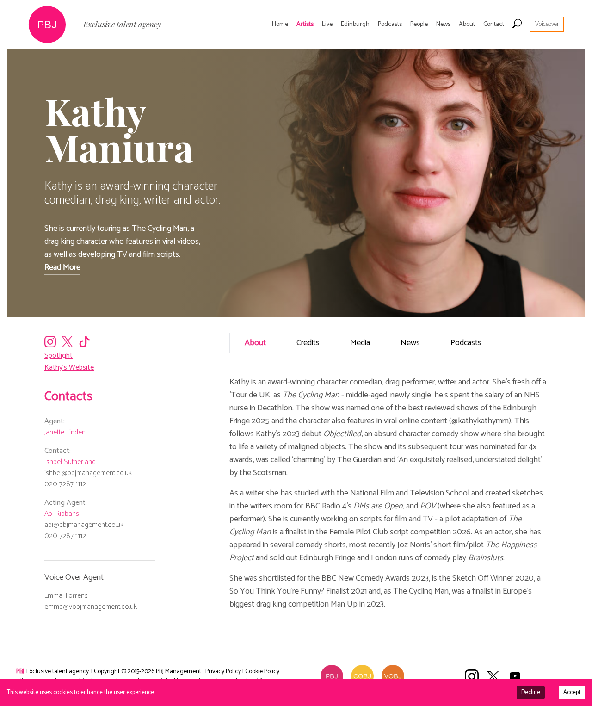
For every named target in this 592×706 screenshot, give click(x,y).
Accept (571, 692)
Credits (308, 343)
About (467, 24)
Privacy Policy (223, 671)
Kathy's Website (69, 367)
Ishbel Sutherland (70, 462)
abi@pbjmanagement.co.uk (83, 525)
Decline (530, 692)
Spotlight (58, 355)
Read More (62, 267)
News (443, 24)
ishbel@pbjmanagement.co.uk (88, 473)
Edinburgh (355, 24)
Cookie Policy (262, 671)
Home (280, 24)
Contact (493, 24)
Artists (305, 24)
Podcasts (390, 24)
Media (360, 343)
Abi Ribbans (61, 514)
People (419, 24)
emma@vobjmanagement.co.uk (90, 607)
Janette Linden (65, 432)
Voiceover (547, 24)
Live (327, 24)
